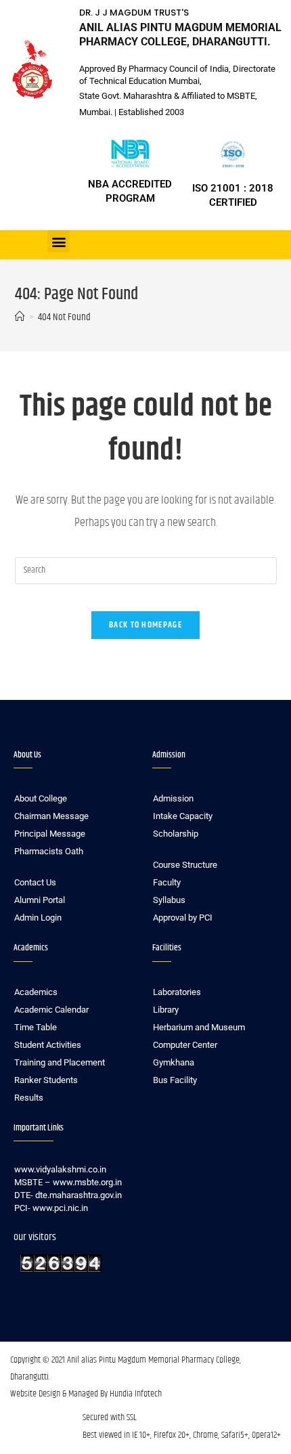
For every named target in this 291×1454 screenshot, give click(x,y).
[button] (58, 241)
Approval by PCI (182, 917)
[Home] (20, 317)
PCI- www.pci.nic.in (51, 1208)
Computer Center (185, 1045)
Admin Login (38, 917)
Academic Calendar (51, 1010)
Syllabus (169, 900)
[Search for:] (146, 571)
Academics (36, 992)
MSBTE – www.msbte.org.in (68, 1182)
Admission (173, 798)
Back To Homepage (145, 625)
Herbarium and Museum (199, 1027)
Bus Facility (175, 1080)
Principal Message (49, 834)
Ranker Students (46, 1080)
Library (166, 1010)
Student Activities (47, 1045)
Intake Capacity (182, 816)
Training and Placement (59, 1062)
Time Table (35, 1027)
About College (40, 798)
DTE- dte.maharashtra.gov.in (68, 1195)
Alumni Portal (39, 900)
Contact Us (35, 882)
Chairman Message (51, 816)
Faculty (167, 882)
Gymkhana (173, 1062)
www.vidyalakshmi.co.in (60, 1169)
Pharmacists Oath (48, 851)
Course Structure (185, 865)
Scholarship (175, 834)
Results (28, 1098)
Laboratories (177, 992)
